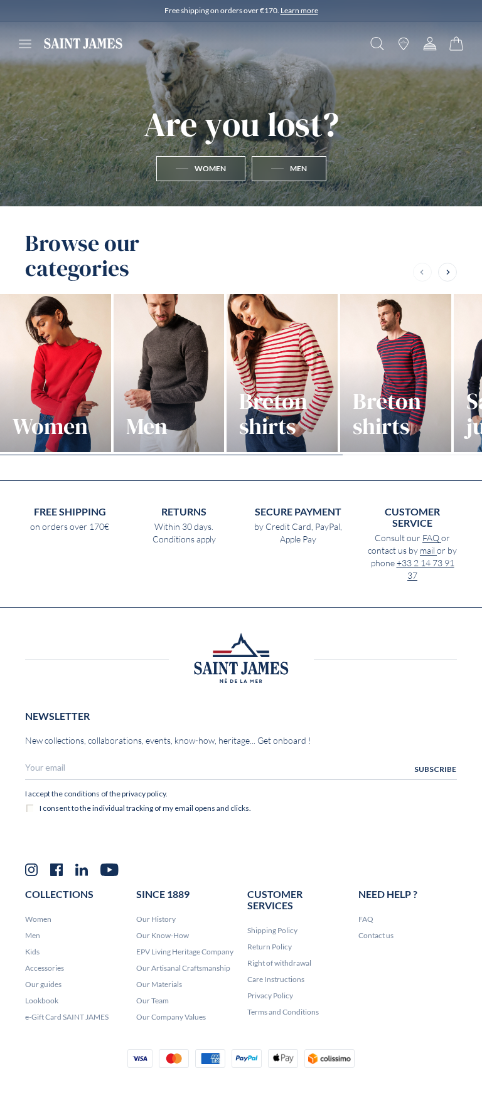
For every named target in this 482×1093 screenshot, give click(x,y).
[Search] (377, 43)
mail (428, 551)
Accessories (44, 968)
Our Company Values (171, 1017)
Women (38, 919)
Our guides (43, 984)
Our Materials (159, 984)
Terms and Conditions (283, 1012)
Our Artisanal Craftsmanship (183, 968)
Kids (32, 952)
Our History (156, 919)
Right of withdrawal (279, 963)
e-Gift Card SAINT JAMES (67, 1017)
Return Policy (269, 947)
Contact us (376, 935)
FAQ (431, 538)
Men (32, 935)
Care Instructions (275, 979)
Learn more (299, 10)
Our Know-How (162, 935)
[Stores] (403, 43)
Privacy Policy (270, 995)
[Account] (430, 43)
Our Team (152, 1000)
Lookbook (41, 1000)
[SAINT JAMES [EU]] (83, 43)
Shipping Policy (272, 930)
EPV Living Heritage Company (184, 952)
